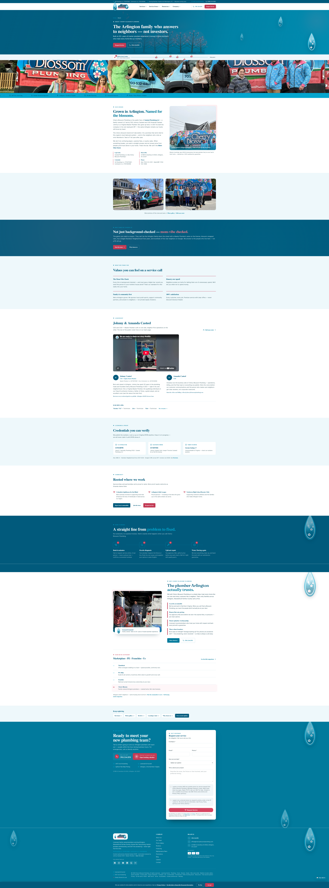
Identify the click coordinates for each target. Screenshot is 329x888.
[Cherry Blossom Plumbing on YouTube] (123, 863)
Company (176, 6)
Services (142, 6)
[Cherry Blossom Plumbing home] (121, 6)
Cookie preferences (172, 876)
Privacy (133, 876)
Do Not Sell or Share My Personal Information (180, 885)
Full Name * (172, 741)
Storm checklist (135, 874)
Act (165, 874)
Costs (178, 873)
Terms (193, 813)
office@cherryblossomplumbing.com (202, 841)
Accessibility (162, 876)
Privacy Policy (187, 813)
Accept (209, 885)
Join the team (137, 505)
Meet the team (119, 247)
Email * (171, 750)
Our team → (117, 716)
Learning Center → (153, 716)
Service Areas (153, 6)
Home (114, 18)
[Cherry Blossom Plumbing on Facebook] (115, 863)
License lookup (190, 448)
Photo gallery (171, 213)
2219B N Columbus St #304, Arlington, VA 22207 (126, 771)
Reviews (175, 458)
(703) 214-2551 (135, 45)
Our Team (159, 840)
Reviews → (141, 716)
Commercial (178, 874)
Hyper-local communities (122, 505)
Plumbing (173, 873)
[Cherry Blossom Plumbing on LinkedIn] (127, 863)
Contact (158, 862)
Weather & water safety (206, 873)
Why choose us (133, 247)
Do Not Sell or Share (141, 876)
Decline (200, 885)
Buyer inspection (152, 874)
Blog (157, 857)
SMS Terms (187, 815)
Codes (187, 873)
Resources (165, 6)
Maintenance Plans (161, 851)
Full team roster (180, 213)
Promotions (159, 854)
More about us (173, 640)
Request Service (210, 6)
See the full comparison (207, 659)
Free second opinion (182, 716)
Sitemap (180, 876)
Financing (159, 848)
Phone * (194, 750)
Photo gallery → (129, 716)
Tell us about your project (176, 767)
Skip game (212, 57)
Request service (149, 505)
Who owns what (194, 873)
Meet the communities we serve (154, 695)
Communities (170, 874)
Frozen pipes (143, 874)
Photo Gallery (160, 843)
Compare (161, 874)
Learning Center (165, 873)
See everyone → (163, 408)
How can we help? (174, 759)
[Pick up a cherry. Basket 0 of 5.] (156, 59)
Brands (183, 873)
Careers (158, 859)
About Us (159, 837)
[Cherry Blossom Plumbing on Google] (131, 863)
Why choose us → (168, 716)
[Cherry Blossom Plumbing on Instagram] (119, 863)
